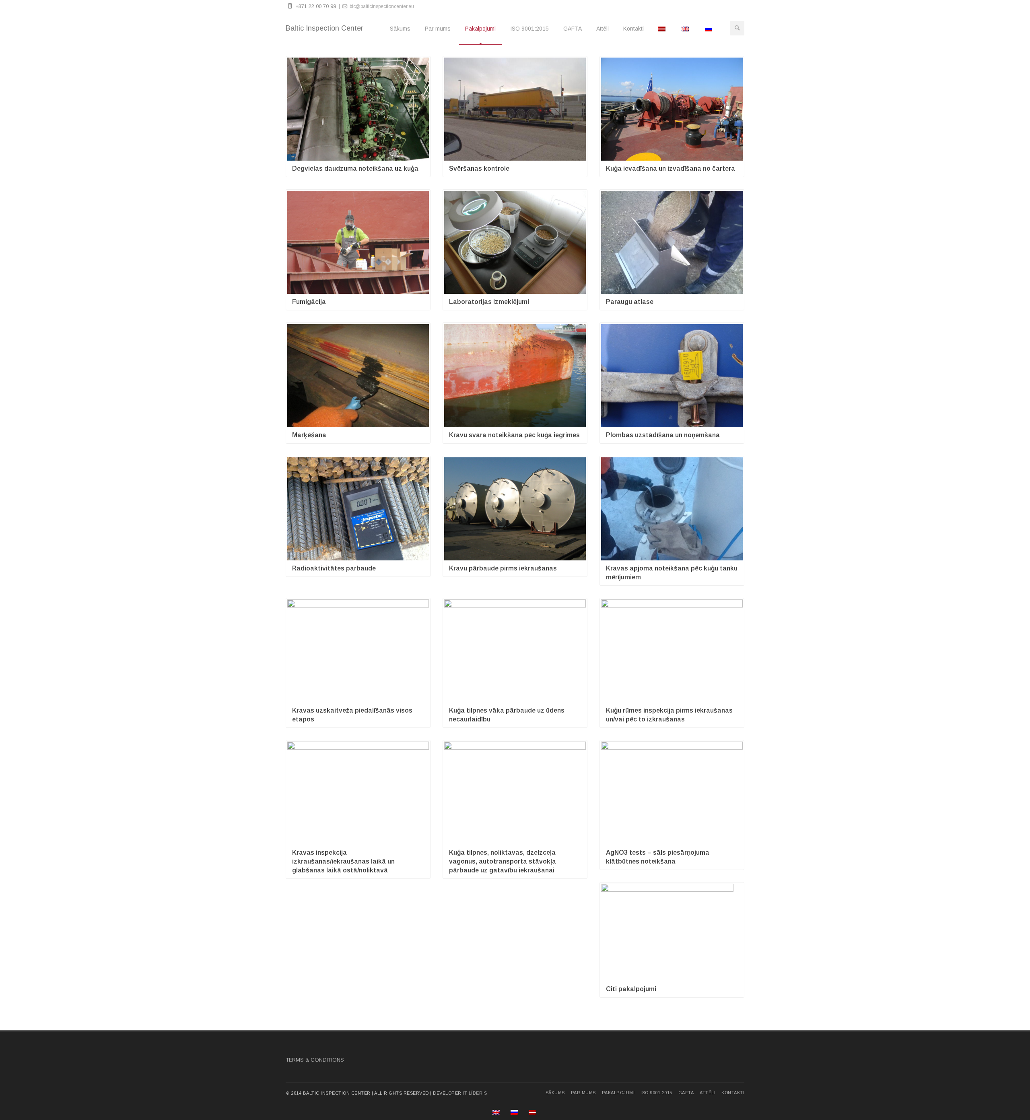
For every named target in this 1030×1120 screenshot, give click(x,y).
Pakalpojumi (480, 28)
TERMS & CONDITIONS (315, 1060)
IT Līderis (475, 1093)
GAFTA (572, 28)
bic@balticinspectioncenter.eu (381, 6)
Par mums (438, 28)
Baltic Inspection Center (324, 28)
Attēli (602, 28)
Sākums (400, 28)
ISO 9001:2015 (529, 28)
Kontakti (633, 28)
